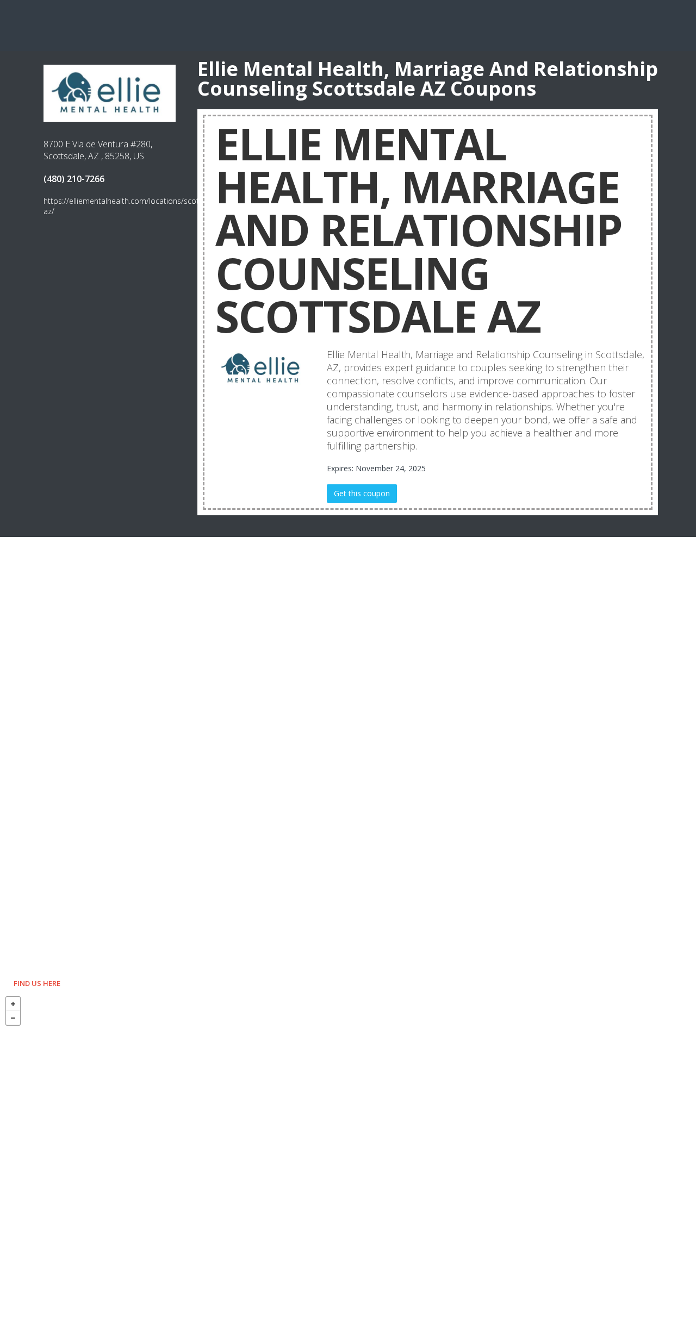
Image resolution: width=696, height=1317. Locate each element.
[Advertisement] (348, 24)
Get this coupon (362, 493)
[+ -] (348, 1154)
